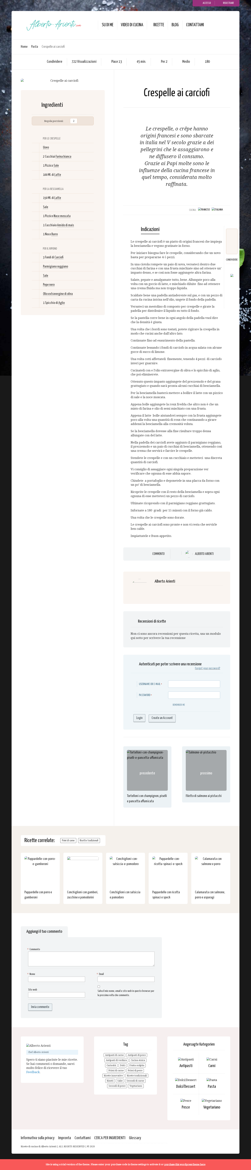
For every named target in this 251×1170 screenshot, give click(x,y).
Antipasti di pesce (137, 1055)
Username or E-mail (149, 684)
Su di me (107, 25)
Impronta (64, 1138)
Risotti (110, 1081)
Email (101, 974)
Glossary (135, 1138)
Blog (175, 25)
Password (144, 695)
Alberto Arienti (204, 554)
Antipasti (185, 1066)
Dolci (122, 1065)
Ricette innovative (113, 1075)
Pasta (34, 46)
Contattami (195, 25)
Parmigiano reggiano (55, 266)
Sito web (32, 989)
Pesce (186, 1107)
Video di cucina (132, 25)
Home (24, 46)
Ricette (158, 25)
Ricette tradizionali (89, 840)
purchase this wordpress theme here (184, 1164)
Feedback (33, 1072)
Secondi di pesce (117, 1086)
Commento (158, 554)
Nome (31, 974)
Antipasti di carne (114, 1055)
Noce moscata (62, 216)
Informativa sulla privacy (38, 1138)
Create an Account (162, 718)
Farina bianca (63, 156)
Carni (211, 1066)
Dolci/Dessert (185, 1086)
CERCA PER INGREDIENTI (109, 1138)
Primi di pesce (135, 1070)
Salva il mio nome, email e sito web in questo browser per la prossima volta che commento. (126, 993)
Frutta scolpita (136, 1065)
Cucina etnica (138, 1060)
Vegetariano (136, 1086)
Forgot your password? (207, 668)
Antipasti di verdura (116, 1060)
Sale (56, 165)
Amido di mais (65, 225)
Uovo (46, 147)
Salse (120, 1081)
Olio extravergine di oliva (58, 294)
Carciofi (59, 257)
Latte (57, 175)
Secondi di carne (135, 1081)
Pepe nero (49, 284)
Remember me (179, 705)
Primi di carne (68, 840)
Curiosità (111, 1065)
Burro (54, 234)
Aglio (61, 303)
